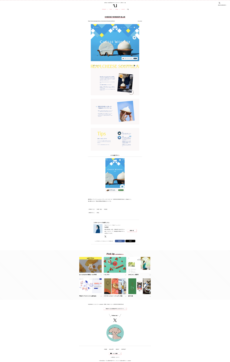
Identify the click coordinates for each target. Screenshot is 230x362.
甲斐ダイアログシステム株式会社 (87, 296)
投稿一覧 (132, 230)
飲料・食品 (99, 209)
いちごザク (106, 274)
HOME (105, 349)
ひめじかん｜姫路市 (133, 274)
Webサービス (92, 209)
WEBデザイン (92, 212)
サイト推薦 (115, 353)
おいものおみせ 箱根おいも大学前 (88, 274)
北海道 (106, 209)
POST (130, 241)
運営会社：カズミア (115, 357)
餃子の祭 (130, 296)
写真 (98, 212)
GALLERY (111, 349)
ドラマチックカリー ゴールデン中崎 (113, 296)
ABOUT (117, 349)
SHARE (120, 241)
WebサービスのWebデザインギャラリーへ (115, 308)
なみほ (140, 21)
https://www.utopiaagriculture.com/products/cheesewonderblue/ (101, 21)
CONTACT (123, 349)
